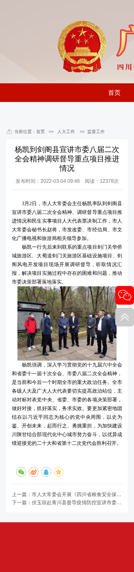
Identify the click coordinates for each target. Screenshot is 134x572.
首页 (114, 93)
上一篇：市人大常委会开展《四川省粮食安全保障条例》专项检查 (67, 494)
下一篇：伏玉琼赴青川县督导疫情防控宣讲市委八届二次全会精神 (67, 502)
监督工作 (96, 131)
